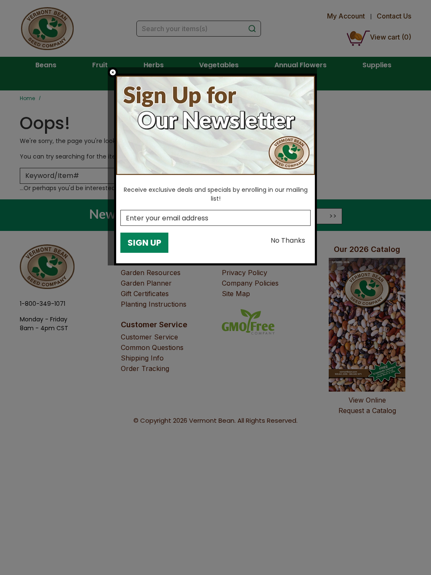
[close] (113, 72)
